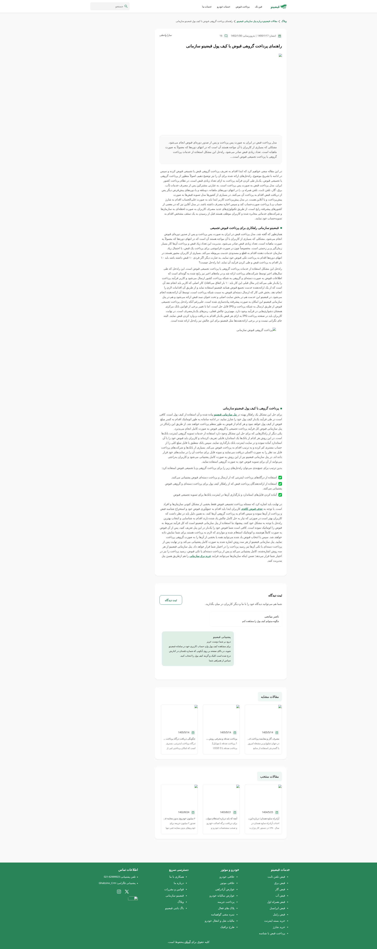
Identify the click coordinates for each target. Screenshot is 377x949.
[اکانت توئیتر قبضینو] (127, 891)
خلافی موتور (227, 883)
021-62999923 (112, 876)
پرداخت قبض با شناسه (272, 933)
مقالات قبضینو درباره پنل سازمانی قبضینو (256, 21)
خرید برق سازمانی (200, 556)
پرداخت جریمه (226, 902)
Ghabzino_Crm (107, 883)
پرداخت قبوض (243, 6)
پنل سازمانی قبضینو (225, 414)
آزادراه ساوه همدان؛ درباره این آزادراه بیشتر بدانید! (263, 818)
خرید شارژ (279, 927)
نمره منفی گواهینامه (222, 914)
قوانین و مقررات (174, 889)
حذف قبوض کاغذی (252, 509)
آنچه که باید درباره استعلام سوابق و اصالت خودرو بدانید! (221, 818)
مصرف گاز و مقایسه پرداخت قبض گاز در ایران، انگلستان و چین (263, 738)
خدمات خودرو (223, 6)
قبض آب (280, 895)
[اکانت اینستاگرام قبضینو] (119, 891)
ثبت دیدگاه (171, 600)
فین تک (258, 6)
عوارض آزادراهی (224, 889)
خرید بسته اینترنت (274, 920)
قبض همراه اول (276, 902)
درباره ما (179, 883)
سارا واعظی (165, 35)
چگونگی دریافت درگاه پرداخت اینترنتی (179, 738)
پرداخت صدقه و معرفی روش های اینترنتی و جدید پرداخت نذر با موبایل (221, 738)
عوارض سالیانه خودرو (222, 895)
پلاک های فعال (226, 908)
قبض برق (279, 883)
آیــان (187, 942)
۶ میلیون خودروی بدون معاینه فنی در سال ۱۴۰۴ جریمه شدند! (179, 818)
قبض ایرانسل (277, 908)
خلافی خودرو (227, 876)
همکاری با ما (176, 876)
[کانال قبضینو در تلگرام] (135, 891)
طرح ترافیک (227, 927)
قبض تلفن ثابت (276, 876)
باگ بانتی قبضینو (174, 908)
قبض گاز (280, 889)
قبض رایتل (279, 914)
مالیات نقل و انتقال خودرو (219, 920)
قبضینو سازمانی (175, 895)
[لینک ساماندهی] (133, 902)
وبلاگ (284, 21)
